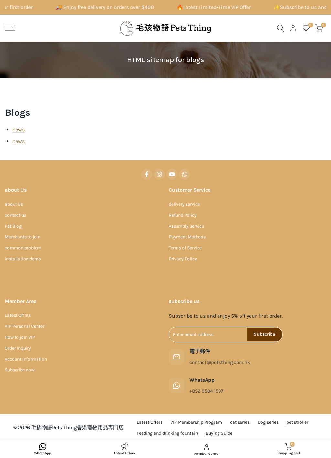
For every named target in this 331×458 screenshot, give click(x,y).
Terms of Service (185, 247)
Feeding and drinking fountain (167, 433)
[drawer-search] (280, 28)
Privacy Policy (183, 258)
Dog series (268, 422)
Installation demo (23, 258)
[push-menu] (10, 28)
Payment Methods (187, 237)
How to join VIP (20, 337)
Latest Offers (18, 315)
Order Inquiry (18, 348)
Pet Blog (13, 226)
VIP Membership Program (196, 422)
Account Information (26, 359)
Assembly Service (186, 226)
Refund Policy (183, 215)
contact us (15, 215)
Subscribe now (19, 370)
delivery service (184, 204)
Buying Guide (219, 433)
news (18, 129)
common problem (23, 247)
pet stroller (297, 422)
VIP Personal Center (24, 326)
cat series (240, 422)
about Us (14, 204)
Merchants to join (22, 237)
